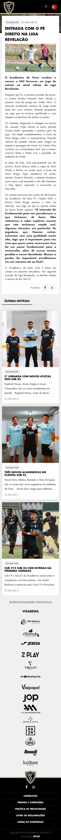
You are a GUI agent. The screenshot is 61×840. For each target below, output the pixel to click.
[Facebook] (26, 787)
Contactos (30, 796)
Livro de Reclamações (30, 815)
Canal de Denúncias (30, 822)
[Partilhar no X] (52, 288)
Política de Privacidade (30, 809)
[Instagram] (33, 787)
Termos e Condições (31, 802)
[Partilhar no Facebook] (45, 288)
